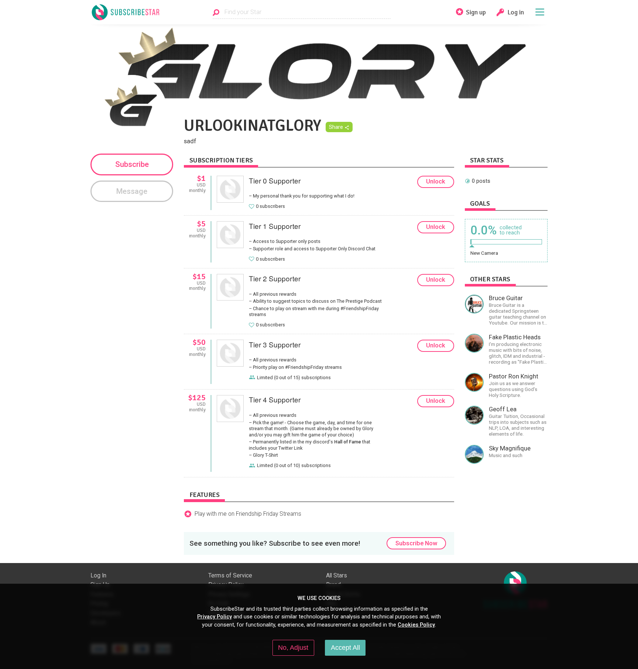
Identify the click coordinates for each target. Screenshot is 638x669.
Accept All (345, 647)
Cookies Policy (416, 624)
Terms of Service (230, 575)
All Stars (336, 575)
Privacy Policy (214, 616)
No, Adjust (293, 647)
